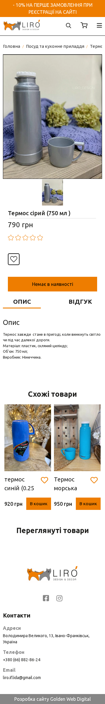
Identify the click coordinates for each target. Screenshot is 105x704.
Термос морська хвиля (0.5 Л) (72, 484)
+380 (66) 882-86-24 (21, 659)
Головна (11, 46)
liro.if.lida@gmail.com (22, 677)
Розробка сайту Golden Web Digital (52, 699)
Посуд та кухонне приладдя (55, 46)
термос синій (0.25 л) (19, 484)
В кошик (39, 503)
